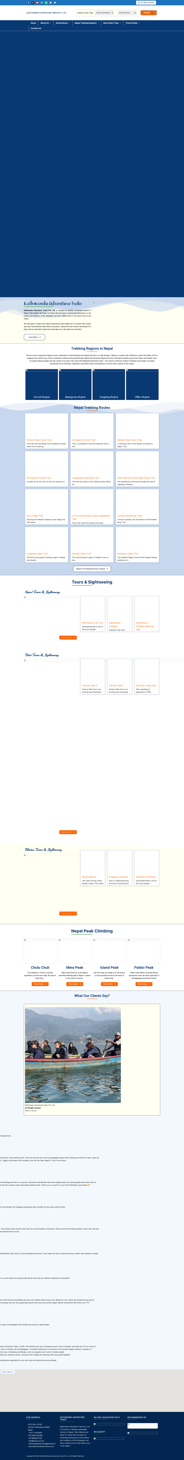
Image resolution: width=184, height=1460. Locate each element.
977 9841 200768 (147, 3)
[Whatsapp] (46, 2)
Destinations (62, 23)
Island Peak (109, 967)
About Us (44, 23)
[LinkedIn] (41, 2)
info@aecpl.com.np (36, 1441)
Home (33, 23)
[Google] (50, 2)
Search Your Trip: (85, 12)
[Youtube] (37, 2)
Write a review (31, 1111)
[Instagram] (33, 2)
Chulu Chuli (40, 967)
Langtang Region (109, 397)
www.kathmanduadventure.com (41, 1446)
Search (147, 13)
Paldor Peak (144, 967)
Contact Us (36, 28)
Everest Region (42, 397)
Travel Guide (131, 23)
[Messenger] (55, 2)
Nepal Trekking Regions (85, 23)
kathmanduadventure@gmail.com (42, 1444)
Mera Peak (74, 967)
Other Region (142, 397)
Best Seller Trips (111, 23)
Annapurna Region (75, 397)
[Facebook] (28, 2)
